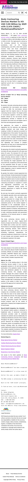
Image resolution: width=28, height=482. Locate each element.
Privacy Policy (21, 479)
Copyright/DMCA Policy (9, 479)
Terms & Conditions (20, 476)
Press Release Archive (16, 473)
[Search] (19, 12)
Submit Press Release (8, 476)
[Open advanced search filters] (22, 12)
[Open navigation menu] (2, 12)
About (7, 473)
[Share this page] (26, 12)
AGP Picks (3, 2)
